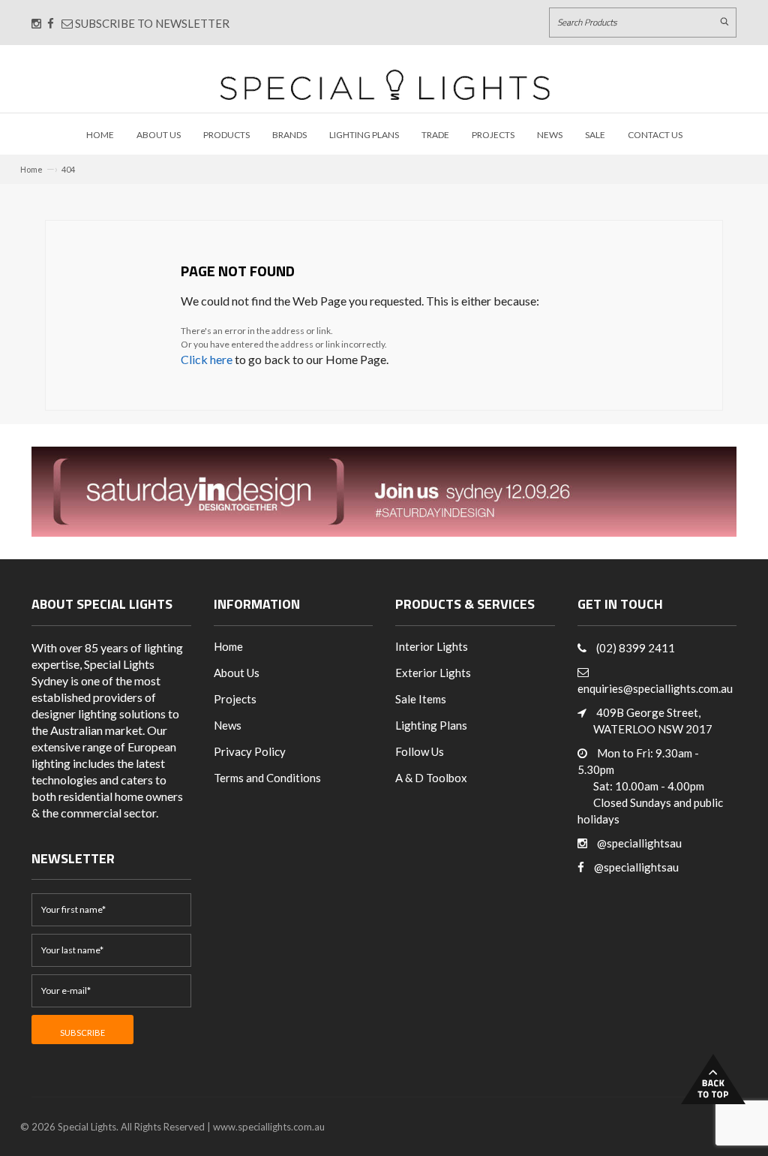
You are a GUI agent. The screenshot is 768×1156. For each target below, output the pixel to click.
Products (226, 134)
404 (68, 169)
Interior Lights (431, 646)
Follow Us (419, 751)
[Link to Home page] (384, 84)
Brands (289, 134)
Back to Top (713, 1079)
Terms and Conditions (267, 777)
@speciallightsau (639, 843)
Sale (595, 134)
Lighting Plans (364, 134)
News (549, 134)
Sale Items (420, 699)
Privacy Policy (250, 751)
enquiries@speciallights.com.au (655, 688)
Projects (493, 134)
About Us (158, 134)
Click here (206, 359)
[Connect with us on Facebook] (50, 23)
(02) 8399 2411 (635, 648)
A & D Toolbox (431, 777)
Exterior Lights (433, 672)
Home (100, 134)
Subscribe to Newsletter (151, 23)
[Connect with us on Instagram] (36, 23)
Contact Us (655, 134)
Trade (435, 134)
